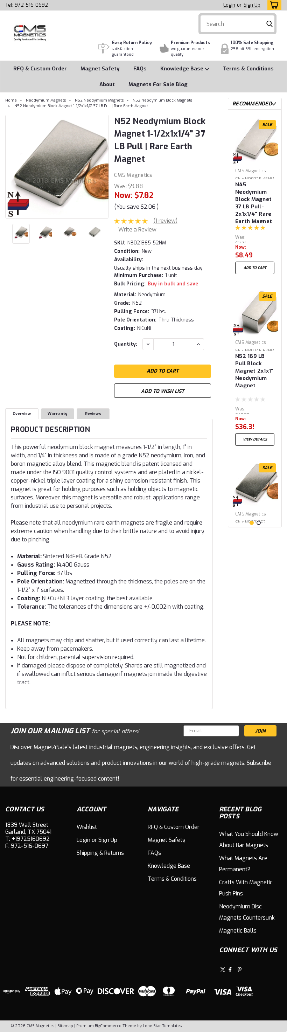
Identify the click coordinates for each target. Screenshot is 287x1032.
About (107, 84)
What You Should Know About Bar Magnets (248, 839)
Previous (11, 167)
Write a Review (137, 229)
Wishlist (87, 827)
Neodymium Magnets (46, 100)
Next (103, 167)
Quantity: (125, 344)
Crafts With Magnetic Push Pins (246, 888)
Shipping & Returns (100, 853)
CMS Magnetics (133, 175)
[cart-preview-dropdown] (273, 5)
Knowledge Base (182, 68)
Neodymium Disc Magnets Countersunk (247, 912)
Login (229, 5)
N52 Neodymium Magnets (99, 100)
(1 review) (165, 220)
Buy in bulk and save (173, 283)
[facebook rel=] (230, 969)
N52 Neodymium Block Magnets (162, 100)
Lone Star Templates (162, 1025)
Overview (22, 413)
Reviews (93, 413)
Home (11, 100)
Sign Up (252, 5)
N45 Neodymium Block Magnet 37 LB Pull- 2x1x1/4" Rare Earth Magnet (253, 202)
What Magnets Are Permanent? (243, 863)
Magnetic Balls (238, 930)
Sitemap (65, 1025)
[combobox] (237, 23)
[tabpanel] (255, 196)
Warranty (57, 413)
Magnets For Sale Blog (158, 84)
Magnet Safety (100, 68)
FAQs (140, 68)
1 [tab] (252, 523)
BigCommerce (108, 1025)
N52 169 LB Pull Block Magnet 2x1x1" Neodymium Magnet (254, 371)
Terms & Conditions (248, 68)
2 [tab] (259, 523)
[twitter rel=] (222, 969)
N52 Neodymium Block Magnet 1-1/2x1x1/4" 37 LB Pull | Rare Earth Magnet (81, 106)
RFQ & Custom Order (40, 68)
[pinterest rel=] (239, 969)
